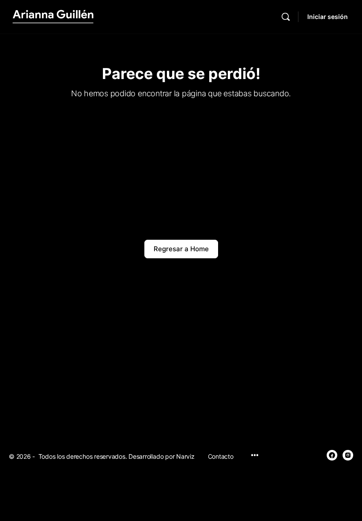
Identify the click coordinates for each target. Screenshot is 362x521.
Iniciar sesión (327, 16)
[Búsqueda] (285, 16)
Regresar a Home (181, 249)
